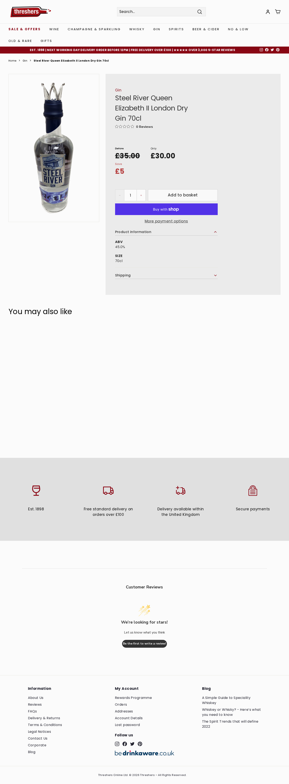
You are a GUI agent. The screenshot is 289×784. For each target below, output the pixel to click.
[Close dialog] (223, 334)
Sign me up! (102, 411)
